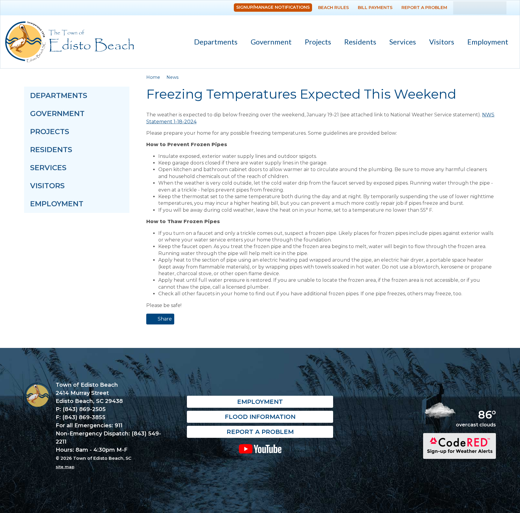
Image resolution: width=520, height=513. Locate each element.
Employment (487, 41)
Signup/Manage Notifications (273, 7)
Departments (212, 42)
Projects (318, 41)
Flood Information (260, 416)
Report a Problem (424, 7)
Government (268, 42)
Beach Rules (333, 7)
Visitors (438, 42)
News (172, 77)
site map (65, 466)
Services (399, 42)
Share (164, 319)
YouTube (260, 448)
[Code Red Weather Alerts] (459, 453)
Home (153, 77)
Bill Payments (375, 7)
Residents (357, 42)
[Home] (69, 41)
